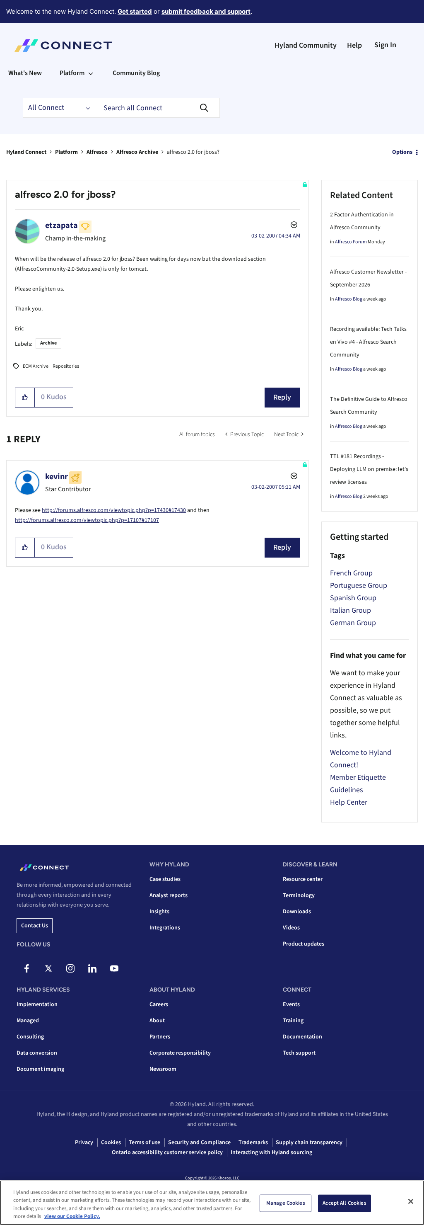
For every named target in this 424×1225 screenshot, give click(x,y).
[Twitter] (48, 968)
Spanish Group (353, 598)
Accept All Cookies (344, 1203)
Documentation (302, 1037)
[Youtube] (114, 968)
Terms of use (144, 1142)
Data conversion (37, 1053)
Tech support (299, 1053)
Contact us (34, 926)
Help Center (348, 802)
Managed (28, 1020)
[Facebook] (26, 968)
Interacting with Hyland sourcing (271, 1152)
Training (293, 1020)
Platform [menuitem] (72, 73)
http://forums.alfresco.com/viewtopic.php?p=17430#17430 (114, 510)
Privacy (84, 1142)
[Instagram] (70, 968)
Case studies (165, 879)
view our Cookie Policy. (72, 1216)
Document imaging (40, 1069)
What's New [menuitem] (25, 73)
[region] (212, 1202)
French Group (351, 573)
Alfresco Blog (348, 299)
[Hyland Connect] (63, 45)
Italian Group (350, 610)
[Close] (411, 1201)
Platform (66, 152)
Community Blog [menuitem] (136, 73)
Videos (291, 928)
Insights (159, 911)
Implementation (37, 1004)
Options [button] (402, 152)
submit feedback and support (206, 11)
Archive (48, 343)
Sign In (385, 45)
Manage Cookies (285, 1203)
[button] (25, 397)
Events (291, 1004)
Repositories (66, 366)
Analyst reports (168, 895)
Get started (135, 11)
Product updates (303, 944)
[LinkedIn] (92, 968)
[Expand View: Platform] (91, 73)
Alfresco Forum (351, 241)
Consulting (30, 1037)
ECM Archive (35, 366)
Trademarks (253, 1142)
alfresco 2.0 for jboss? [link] (193, 152)
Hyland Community (306, 45)
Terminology (299, 895)
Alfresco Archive (137, 152)
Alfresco (97, 152)
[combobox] (157, 108)
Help (354, 45)
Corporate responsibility (180, 1053)
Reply (282, 397)
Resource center (303, 879)
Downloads (297, 911)
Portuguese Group (358, 585)
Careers (158, 1004)
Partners (159, 1037)
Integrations (164, 928)
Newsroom (162, 1069)
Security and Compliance (199, 1142)
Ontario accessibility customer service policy (167, 1152)
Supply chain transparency (309, 1142)
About (157, 1020)
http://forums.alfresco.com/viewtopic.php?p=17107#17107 (87, 520)
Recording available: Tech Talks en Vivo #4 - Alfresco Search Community (368, 342)
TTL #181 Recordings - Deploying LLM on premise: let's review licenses (369, 469)
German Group (353, 623)
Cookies (111, 1142)
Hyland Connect (26, 152)
